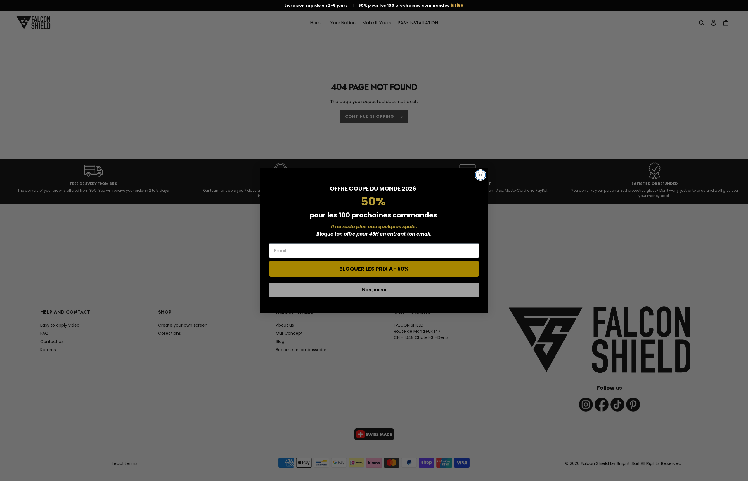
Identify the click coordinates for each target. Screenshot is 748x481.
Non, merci (374, 289)
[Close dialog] (480, 175)
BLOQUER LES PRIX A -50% (374, 268)
